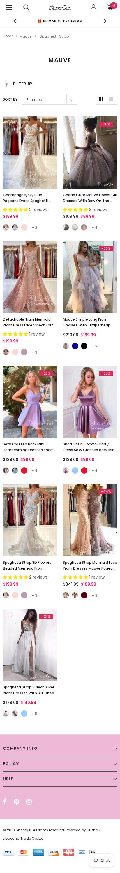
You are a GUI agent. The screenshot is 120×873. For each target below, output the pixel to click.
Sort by (10, 99)
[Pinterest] (16, 801)
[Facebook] (5, 801)
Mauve (25, 36)
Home (8, 36)
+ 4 (94, 227)
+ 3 (34, 227)
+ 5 (34, 713)
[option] (60, 21)
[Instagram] (29, 801)
